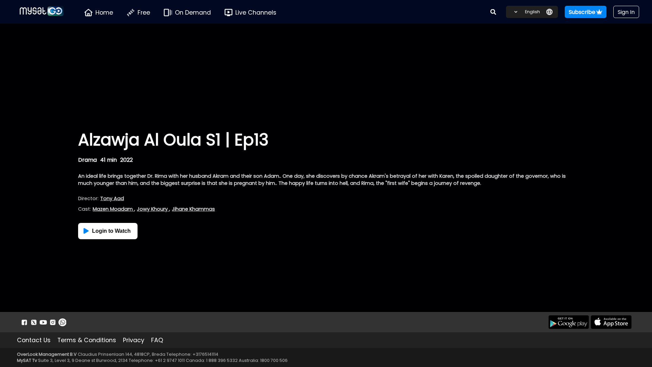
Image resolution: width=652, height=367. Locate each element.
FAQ (157, 340)
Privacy (133, 340)
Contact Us (34, 340)
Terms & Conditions (86, 340)
